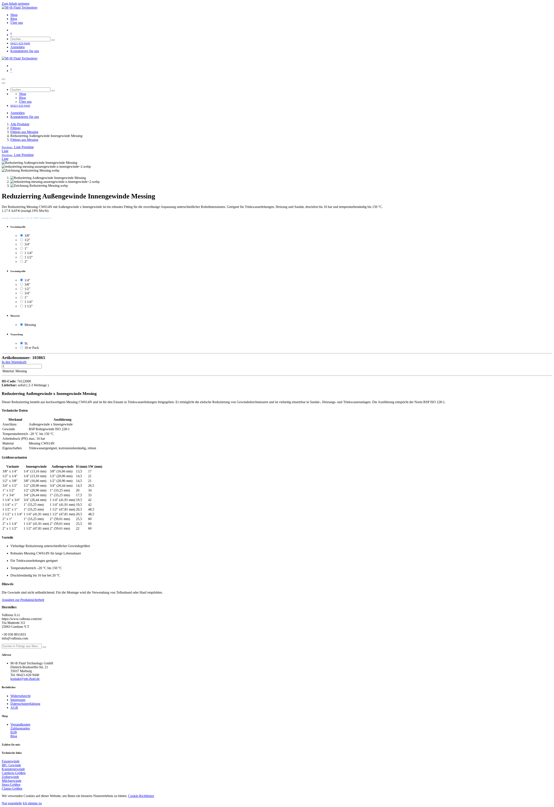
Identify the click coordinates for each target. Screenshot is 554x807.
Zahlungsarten (20, 728)
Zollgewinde (10, 777)
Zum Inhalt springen (15, 3)
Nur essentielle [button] (12, 803)
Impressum (17, 700)
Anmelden (17, 47)
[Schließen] (3, 83)
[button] (18, 147)
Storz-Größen (11, 784)
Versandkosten (20, 724)
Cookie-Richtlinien (141, 796)
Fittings (15, 128)
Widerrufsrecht (20, 696)
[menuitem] (14, 15)
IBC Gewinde (11, 765)
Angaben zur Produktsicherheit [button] (23, 600)
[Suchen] (53, 40)
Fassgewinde (10, 761)
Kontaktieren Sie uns (24, 51)
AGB (14, 707)
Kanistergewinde (13, 769)
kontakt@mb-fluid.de (25, 679)
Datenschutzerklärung (25, 704)
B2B (13, 732)
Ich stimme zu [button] (32, 803)
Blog (13, 736)
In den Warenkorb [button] (14, 362)
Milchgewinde (11, 781)
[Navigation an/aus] (3, 79)
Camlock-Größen (14, 773)
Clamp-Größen (12, 788)
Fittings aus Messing (24, 132)
